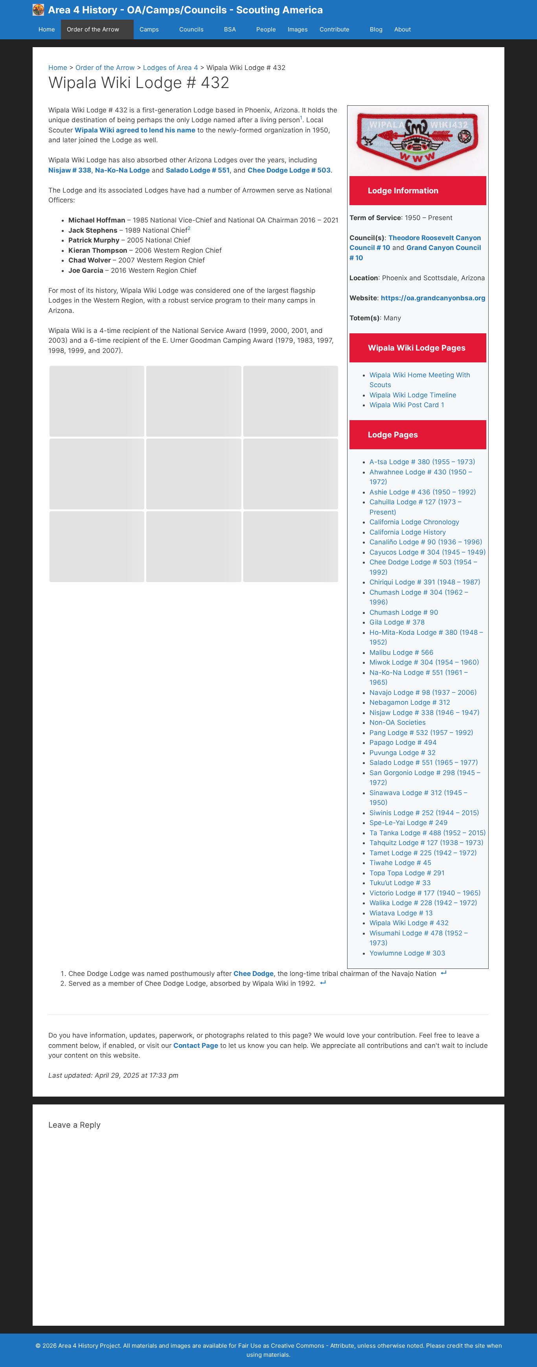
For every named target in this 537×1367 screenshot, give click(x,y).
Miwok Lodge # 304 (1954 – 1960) (424, 662)
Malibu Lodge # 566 (402, 652)
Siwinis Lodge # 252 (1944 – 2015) (424, 813)
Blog (376, 29)
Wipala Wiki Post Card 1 (407, 405)
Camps (149, 29)
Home (47, 29)
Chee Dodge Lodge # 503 (289, 170)
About (402, 29)
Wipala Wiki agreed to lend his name (135, 130)
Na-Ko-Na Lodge (122, 170)
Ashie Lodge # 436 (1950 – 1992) (423, 492)
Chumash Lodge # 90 (404, 612)
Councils (191, 29)
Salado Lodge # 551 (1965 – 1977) (424, 762)
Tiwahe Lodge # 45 (400, 863)
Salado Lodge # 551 (198, 170)
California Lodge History (408, 532)
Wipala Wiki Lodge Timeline (413, 395)
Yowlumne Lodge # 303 (407, 953)
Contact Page (195, 1045)
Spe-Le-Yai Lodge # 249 (409, 823)
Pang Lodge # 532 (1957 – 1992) (421, 733)
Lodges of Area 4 (170, 68)
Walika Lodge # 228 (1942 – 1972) (423, 903)
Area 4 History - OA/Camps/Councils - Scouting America (185, 10)
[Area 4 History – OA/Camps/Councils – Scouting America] (40, 10)
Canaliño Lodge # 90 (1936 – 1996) (426, 542)
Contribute (334, 29)
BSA (230, 29)
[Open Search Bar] (435, 29)
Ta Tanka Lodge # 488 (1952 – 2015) (428, 833)
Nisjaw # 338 (69, 170)
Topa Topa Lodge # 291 (407, 873)
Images (298, 29)
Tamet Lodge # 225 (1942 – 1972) (423, 853)
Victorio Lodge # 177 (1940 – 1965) (425, 893)
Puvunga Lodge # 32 (403, 753)
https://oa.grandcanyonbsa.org (433, 298)
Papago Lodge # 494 (403, 742)
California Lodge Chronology (414, 522)
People (266, 29)
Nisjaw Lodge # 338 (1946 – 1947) (425, 713)
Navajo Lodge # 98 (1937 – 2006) (423, 692)
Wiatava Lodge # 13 (401, 913)
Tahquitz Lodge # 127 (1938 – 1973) (427, 843)
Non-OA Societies (398, 722)
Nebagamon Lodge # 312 (410, 702)
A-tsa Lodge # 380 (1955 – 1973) (422, 462)
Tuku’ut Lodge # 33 (400, 883)
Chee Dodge (254, 973)
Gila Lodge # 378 (397, 622)
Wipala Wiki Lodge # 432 (409, 923)
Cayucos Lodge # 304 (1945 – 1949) (428, 552)
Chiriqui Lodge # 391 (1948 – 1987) (425, 582)
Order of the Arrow (93, 29)
